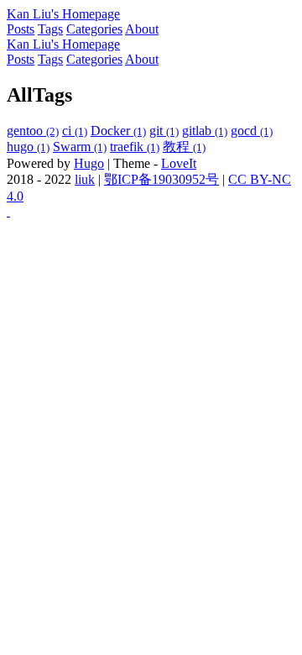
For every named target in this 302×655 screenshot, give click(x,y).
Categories (94, 29)
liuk (85, 179)
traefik (134, 146)
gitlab (204, 130)
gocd (252, 130)
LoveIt (178, 163)
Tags (50, 29)
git (164, 130)
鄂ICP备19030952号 (161, 179)
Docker (118, 130)
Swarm (80, 146)
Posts (20, 29)
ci (74, 130)
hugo (28, 146)
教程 (184, 146)
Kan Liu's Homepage (63, 14)
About (142, 29)
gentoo (33, 130)
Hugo (89, 163)
